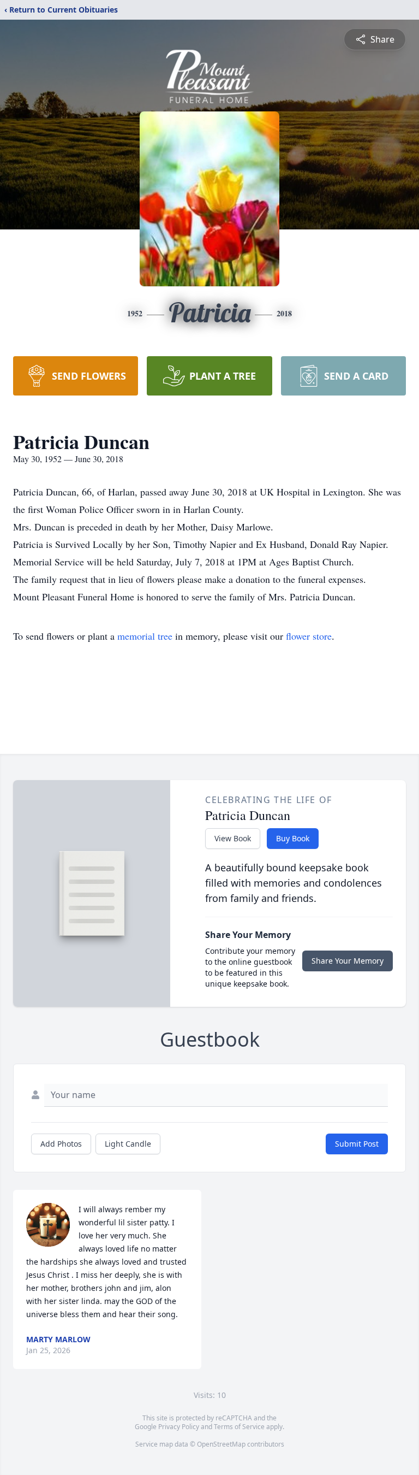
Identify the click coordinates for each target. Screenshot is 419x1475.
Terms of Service (239, 1426)
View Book (232, 838)
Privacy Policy (178, 1426)
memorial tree (144, 635)
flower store (309, 635)
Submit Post (357, 1143)
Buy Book (292, 838)
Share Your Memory (348, 960)
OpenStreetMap (221, 1444)
